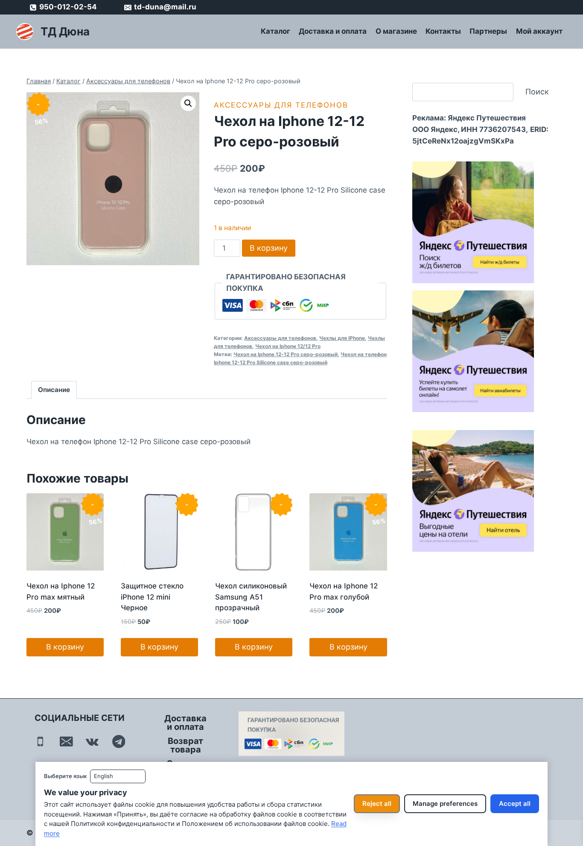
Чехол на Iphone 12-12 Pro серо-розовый (285, 354)
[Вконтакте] (92, 742)
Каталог (275, 31)
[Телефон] (40, 742)
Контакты (443, 31)
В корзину (269, 247)
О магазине (396, 31)
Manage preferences (445, 803)
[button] (188, 103)
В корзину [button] (65, 646)
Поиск (537, 91)
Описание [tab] (54, 390)
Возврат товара (185, 745)
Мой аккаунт (539, 31)
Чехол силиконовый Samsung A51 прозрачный (251, 597)
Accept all (515, 803)
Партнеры (488, 31)
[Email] (66, 742)
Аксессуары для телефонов (281, 105)
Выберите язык (65, 776)
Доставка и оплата (333, 31)
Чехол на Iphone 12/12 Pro (288, 346)
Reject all (376, 803)
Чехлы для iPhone (342, 338)
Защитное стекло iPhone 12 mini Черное (152, 597)
